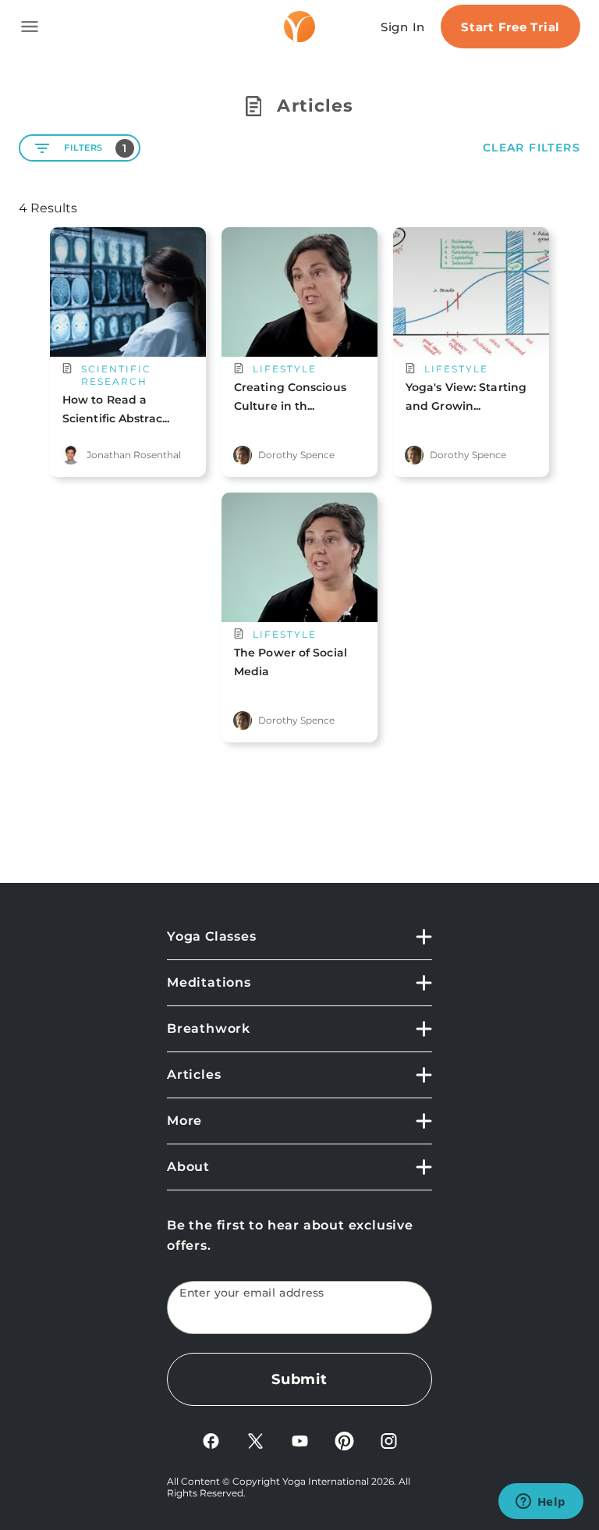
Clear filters (531, 148)
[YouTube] (300, 1439)
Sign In (403, 27)
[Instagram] (389, 1439)
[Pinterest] (344, 1439)
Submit (299, 1379)
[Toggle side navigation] (30, 26)
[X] (255, 1439)
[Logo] (299, 26)
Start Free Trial (510, 27)
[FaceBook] (211, 1439)
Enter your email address (251, 1293)
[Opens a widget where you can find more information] (540, 1502)
